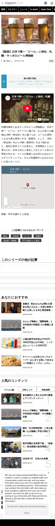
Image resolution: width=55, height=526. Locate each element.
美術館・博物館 (9, 240)
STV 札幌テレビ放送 (30, 240)
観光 (5, 236)
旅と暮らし (8, 60)
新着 (3, 9)
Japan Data (46, 9)
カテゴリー (12, 9)
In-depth (34, 9)
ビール (27, 236)
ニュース (24, 9)
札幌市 (38, 236)
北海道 (15, 236)
